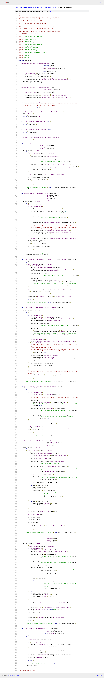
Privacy (13, 675)
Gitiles (9, 675)
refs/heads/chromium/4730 (33, 7)
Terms (17, 675)
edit (50, 11)
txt (98, 675)
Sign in (100, 2)
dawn (16, 7)
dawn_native (52, 7)
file (46, 11)
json (101, 675)
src (46, 7)
